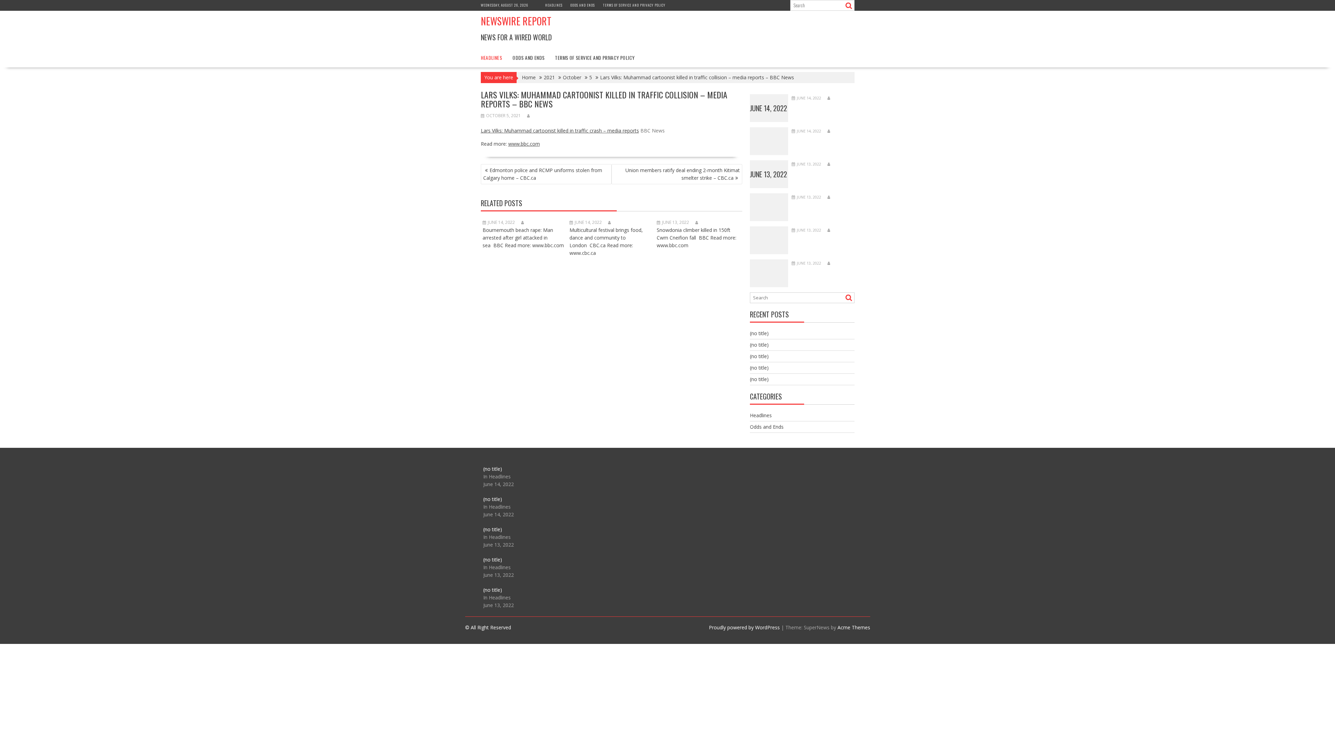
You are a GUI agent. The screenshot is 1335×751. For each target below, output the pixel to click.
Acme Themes (854, 627)
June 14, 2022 (768, 108)
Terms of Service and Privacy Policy (634, 5)
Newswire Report (516, 21)
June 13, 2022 (768, 174)
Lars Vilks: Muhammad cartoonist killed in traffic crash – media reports (560, 130)
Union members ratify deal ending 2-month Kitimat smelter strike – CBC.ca (682, 174)
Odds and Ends (583, 5)
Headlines (554, 5)
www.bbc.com (524, 143)
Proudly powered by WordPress (744, 627)
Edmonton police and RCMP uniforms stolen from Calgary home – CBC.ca (542, 174)
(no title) (759, 333)
